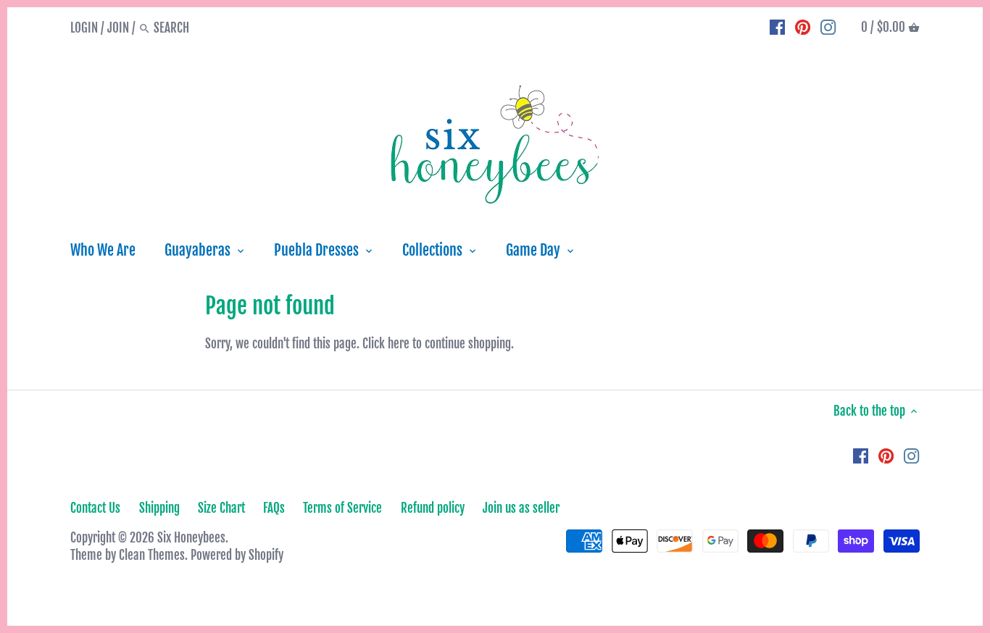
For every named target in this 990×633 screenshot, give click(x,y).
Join (118, 27)
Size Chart (221, 508)
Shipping (159, 508)
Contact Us (95, 508)
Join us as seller (521, 508)
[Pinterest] (802, 27)
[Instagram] (828, 27)
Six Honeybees (191, 537)
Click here (385, 343)
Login (84, 27)
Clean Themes (152, 555)
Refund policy (433, 508)
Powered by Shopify (237, 555)
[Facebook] (777, 27)
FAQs (274, 508)
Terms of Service (342, 508)
